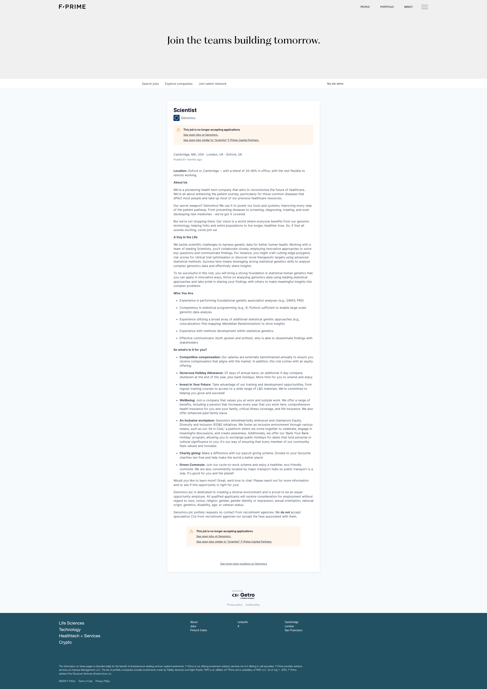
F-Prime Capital (72, 7)
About (194, 622)
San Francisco (293, 630)
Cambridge (291, 622)
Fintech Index (198, 630)
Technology (70, 630)
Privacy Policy (102, 681)
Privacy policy (234, 604)
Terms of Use (85, 681)
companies (179, 84)
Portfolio (387, 7)
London (289, 626)
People (365, 7)
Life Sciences (71, 624)
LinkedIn (243, 622)
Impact (408, 7)
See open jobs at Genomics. (200, 134)
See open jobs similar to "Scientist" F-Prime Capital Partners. (221, 140)
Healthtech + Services (79, 636)
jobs (150, 84)
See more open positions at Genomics (243, 563)
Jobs (193, 626)
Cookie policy (252, 604)
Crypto (65, 643)
